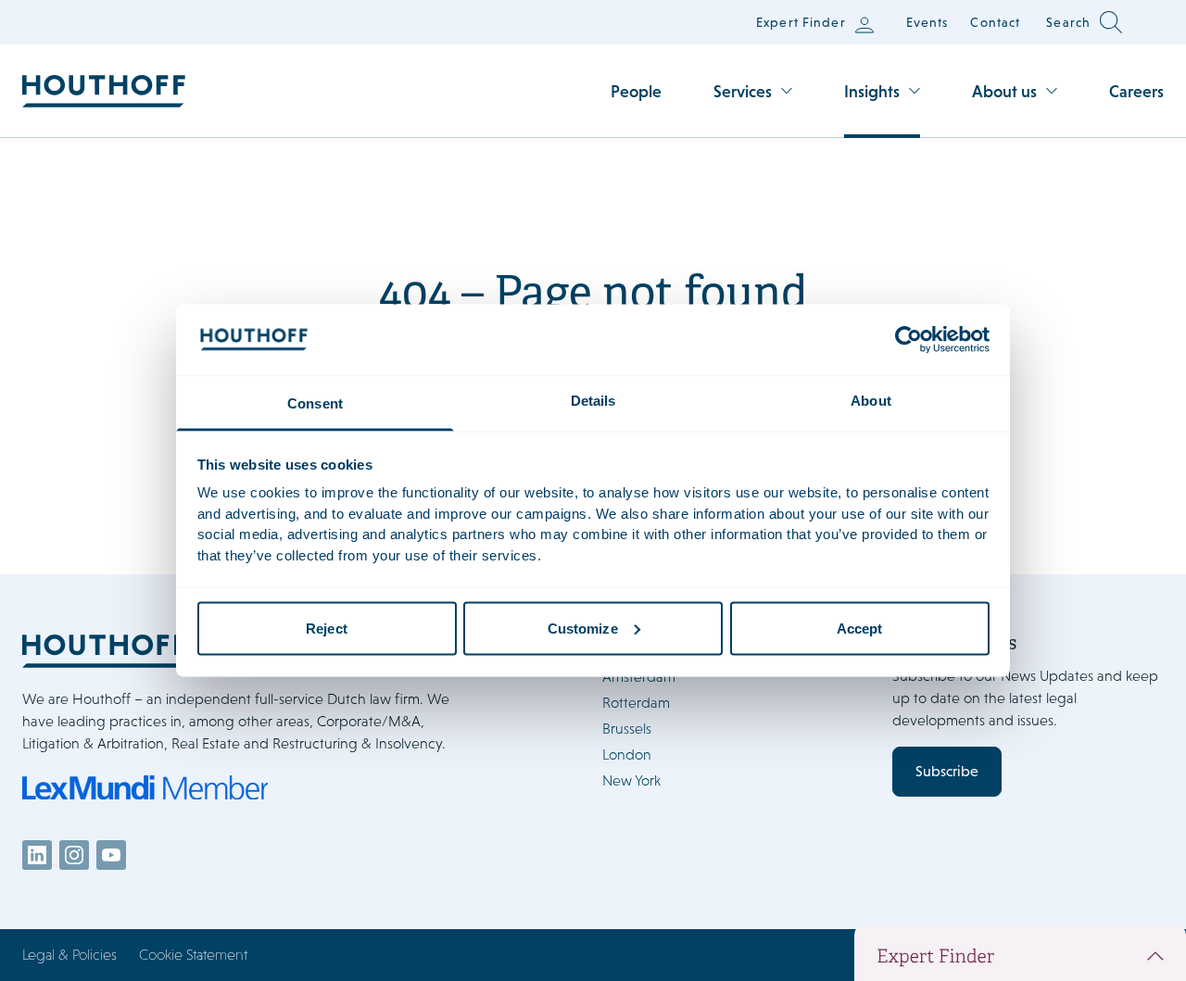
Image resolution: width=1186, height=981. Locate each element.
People (636, 91)
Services (742, 91)
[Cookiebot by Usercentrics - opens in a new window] (908, 339)
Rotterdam (636, 702)
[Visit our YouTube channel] (111, 855)
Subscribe (946, 771)
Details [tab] (593, 401)
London (626, 754)
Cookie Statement (193, 954)
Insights (872, 91)
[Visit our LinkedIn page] (37, 855)
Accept (860, 627)
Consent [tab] (315, 403)
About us (1004, 91)
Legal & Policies (69, 954)
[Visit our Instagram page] (74, 855)
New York (631, 780)
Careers (1136, 91)
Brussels (626, 728)
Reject (326, 627)
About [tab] (871, 401)
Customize (583, 627)
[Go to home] (103, 91)
